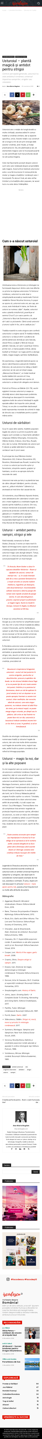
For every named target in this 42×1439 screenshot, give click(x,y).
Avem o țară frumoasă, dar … (31, 1101)
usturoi (5, 1072)
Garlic (19, 1015)
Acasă (4, 10)
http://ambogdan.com (21, 1129)
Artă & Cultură (7, 1343)
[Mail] (25, 1149)
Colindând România (15, 10)
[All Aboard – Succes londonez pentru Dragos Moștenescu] (32, 1348)
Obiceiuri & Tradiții (30, 10)
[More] (33, 94)
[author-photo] (21, 1122)
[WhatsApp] (28, 94)
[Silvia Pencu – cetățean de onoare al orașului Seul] (32, 1333)
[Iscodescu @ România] (21, 3)
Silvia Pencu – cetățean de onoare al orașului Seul (11, 1332)
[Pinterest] (22, 94)
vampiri (12, 1072)
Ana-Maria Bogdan (13, 86)
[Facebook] (12, 94)
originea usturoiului (9, 1069)
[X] (17, 94)
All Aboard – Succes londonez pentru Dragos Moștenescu (12, 1348)
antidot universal (17, 1067)
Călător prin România (9, 1359)
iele (26, 1067)
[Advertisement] (21, 34)
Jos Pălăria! (6, 1328)
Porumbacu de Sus (11, 1362)
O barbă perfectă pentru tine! (11, 1101)
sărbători (21, 1069)
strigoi (29, 1069)
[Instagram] (17, 1149)
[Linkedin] (21, 1149)
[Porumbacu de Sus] (32, 1364)
